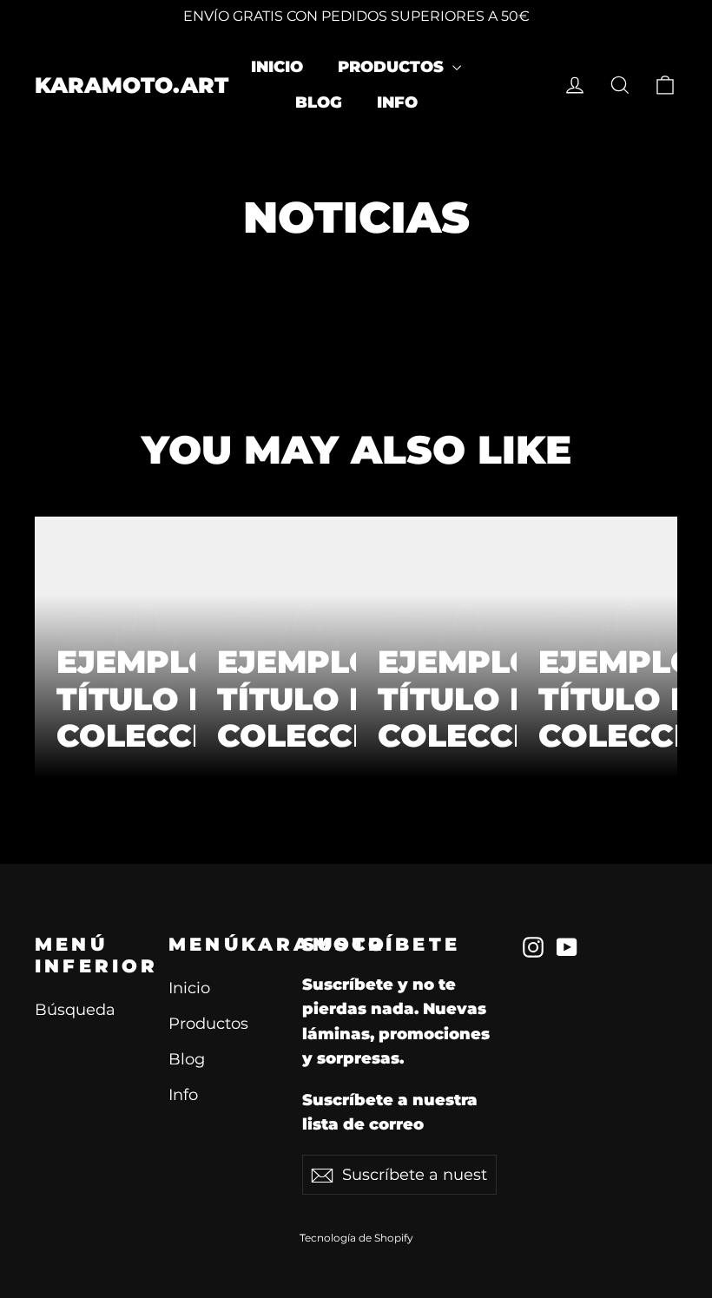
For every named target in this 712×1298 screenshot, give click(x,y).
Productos (393, 66)
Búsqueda (75, 1009)
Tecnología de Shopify (356, 1237)
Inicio (277, 66)
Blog (318, 102)
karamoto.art (131, 85)
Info (397, 102)
